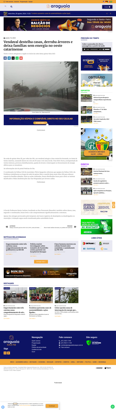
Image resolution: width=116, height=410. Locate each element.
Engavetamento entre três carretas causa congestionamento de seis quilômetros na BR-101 (16, 247)
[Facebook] (113, 206)
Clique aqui (96, 83)
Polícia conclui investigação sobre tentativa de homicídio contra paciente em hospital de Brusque (39, 248)
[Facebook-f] (8, 353)
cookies (15, 403)
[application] (96, 49)
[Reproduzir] (85, 49)
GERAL (73, 362)
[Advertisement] (41, 144)
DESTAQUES (33, 362)
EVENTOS (66, 362)
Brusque (57, 288)
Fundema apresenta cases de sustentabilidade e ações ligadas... (40, 310)
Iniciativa (32, 288)
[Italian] (109, 1)
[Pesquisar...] (11, 7)
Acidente (7, 288)
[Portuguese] (111, 1)
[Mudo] (103, 49)
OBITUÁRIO (80, 362)
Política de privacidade (24, 405)
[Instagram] (5, 353)
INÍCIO (12, 362)
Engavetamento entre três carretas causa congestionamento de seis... (14, 310)
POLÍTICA (88, 362)
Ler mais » (9, 254)
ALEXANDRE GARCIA (22, 362)
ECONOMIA (42, 362)
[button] (5, 58)
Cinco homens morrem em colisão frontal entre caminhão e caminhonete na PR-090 (65, 247)
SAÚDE (95, 362)
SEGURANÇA (102, 362)
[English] (104, 1)
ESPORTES (58, 362)
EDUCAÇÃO (50, 362)
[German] (106, 1)
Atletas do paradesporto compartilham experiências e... (102, 100)
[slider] (107, 49)
